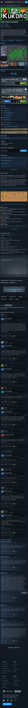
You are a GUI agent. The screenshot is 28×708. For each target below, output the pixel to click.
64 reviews (11, 488)
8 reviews (5, 470)
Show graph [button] (23, 301)
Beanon (5, 364)
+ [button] (23, 40)
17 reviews (11, 343)
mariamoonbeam (7, 469)
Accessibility (5, 680)
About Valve (15, 664)
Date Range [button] (3, 299)
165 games (6, 343)
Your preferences (12, 282)
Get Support (15, 682)
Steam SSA (5, 666)
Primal (5, 387)
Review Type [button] (3, 296)
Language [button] (20, 296)
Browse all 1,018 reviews (14, 647)
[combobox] (14, 2)
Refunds (4, 687)
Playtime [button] (10, 299)
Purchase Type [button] (12, 296)
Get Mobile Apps (7, 704)
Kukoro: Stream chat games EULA (8, 132)
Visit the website (4, 163)
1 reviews (10, 388)
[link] (15, 101)
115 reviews (12, 432)
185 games (6, 432)
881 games (6, 488)
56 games (6, 388)
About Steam (5, 664)
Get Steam (15, 678)
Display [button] (16, 299)
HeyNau (6, 24)
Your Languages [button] (8, 305)
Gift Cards (5, 672)
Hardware (15, 668)
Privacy (4, 678)
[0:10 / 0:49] (14, 53)
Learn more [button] (23, 150)
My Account (15, 685)
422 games (6, 452)
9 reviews (11, 512)
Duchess (6, 341)
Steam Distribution (6, 670)
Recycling (15, 670)
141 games (6, 512)
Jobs (14, 666)
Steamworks (5, 668)
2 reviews (5, 315)
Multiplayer (18, 40)
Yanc (5, 314)
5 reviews (11, 452)
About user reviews (4, 282)
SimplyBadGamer (7, 451)
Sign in (2, 69)
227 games (6, 366)
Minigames (11, 40)
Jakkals (5, 407)
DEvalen (5, 511)
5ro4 (5, 487)
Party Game (4, 40)
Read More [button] (24, 592)
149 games (6, 409)
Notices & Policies (6, 682)
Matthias (6, 430)
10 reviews (11, 366)
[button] (3, 5)
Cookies (4, 685)
